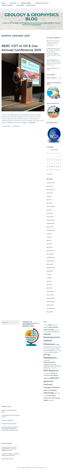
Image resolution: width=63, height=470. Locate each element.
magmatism (46, 364)
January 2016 (50, 216)
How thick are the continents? (9, 423)
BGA (50, 325)
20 (52, 166)
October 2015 (50, 227)
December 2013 (50, 298)
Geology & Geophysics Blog (32, 16)
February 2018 (50, 189)
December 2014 (50, 257)
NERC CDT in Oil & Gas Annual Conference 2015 (21, 48)
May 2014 (49, 281)
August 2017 (50, 193)
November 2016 (50, 206)
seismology (48, 393)
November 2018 (51, 182)
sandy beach (54, 375)
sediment (46, 378)
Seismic (56, 387)
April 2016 (49, 210)
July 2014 (49, 274)
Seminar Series (26, 3)
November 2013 (51, 301)
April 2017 (49, 199)
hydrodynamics (49, 362)
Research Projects (41, 3)
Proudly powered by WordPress (24, 467)
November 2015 (50, 223)
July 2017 (49, 196)
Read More (32, 123)
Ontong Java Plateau (55, 366)
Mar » (51, 174)
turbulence (47, 398)
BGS (53, 325)
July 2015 (49, 233)
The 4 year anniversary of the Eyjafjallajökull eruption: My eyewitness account (9, 449)
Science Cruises (7, 5)
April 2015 (49, 243)
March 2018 (50, 186)
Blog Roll (13, 3)
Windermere (51, 400)
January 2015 (50, 254)
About (4, 3)
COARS (49, 327)
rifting (52, 373)
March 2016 (49, 213)
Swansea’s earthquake (7, 420)
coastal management (53, 331)
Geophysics (49, 357)
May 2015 (49, 240)
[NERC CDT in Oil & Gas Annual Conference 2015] (23, 111)
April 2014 (49, 284)
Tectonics (52, 396)
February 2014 (50, 291)
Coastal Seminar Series (8, 458)
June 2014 (49, 277)
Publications (30, 5)
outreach (46, 368)
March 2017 (49, 203)
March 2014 (49, 288)
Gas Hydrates (46, 352)
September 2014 (51, 267)
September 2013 (51, 308)
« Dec (48, 174)
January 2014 (50, 294)
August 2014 (50, 271)
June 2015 (49, 237)
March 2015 (49, 247)
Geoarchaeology (53, 352)
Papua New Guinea (53, 367)
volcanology (56, 398)
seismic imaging (50, 390)
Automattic (42, 467)
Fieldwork (20, 5)
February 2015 (50, 250)
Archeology (45, 325)
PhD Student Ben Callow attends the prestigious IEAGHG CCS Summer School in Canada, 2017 (10, 428)
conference (52, 347)
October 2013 (50, 305)
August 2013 (50, 311)
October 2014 (50, 264)
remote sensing (46, 373)
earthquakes (49, 350)
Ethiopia (55, 350)
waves (45, 400)
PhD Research (50, 370)
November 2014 (50, 260)
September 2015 (51, 230)
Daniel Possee (15, 126)
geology (46, 354)
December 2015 (50, 220)
